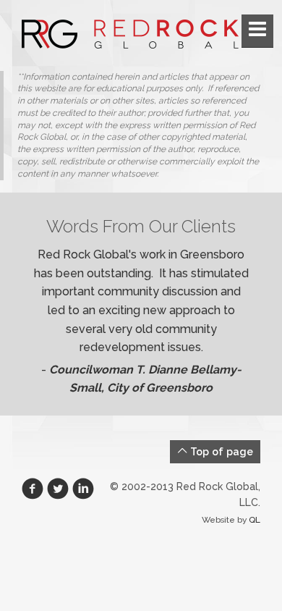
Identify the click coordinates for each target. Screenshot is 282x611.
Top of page (220, 451)
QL (254, 520)
